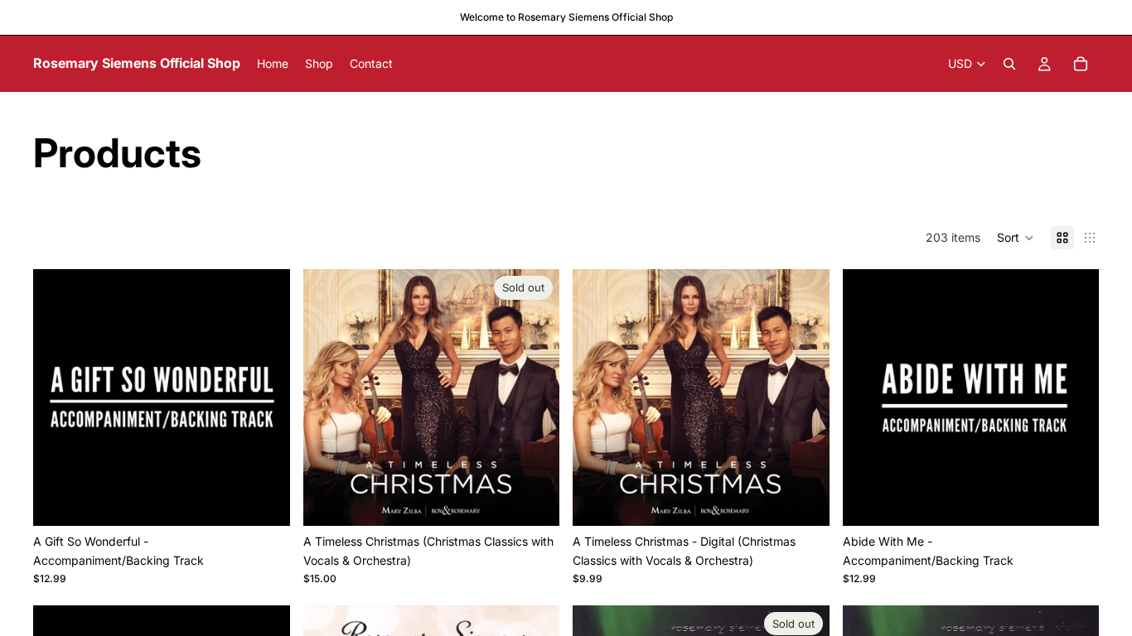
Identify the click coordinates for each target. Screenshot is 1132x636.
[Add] (264, 501)
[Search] (1009, 64)
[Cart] (1080, 64)
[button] (1015, 237)
